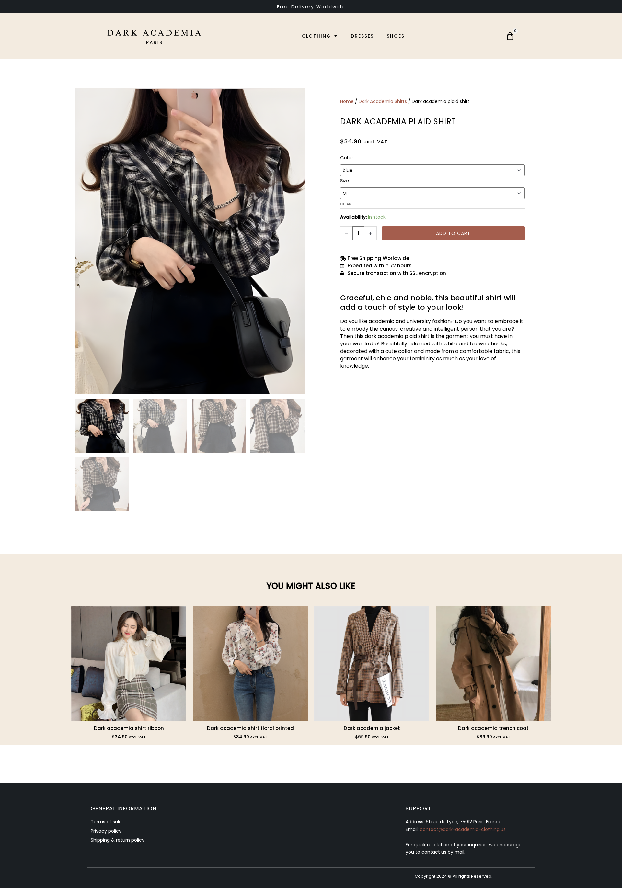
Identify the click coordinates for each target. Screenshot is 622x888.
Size (344, 180)
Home (347, 101)
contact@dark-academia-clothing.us (463, 829)
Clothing (316, 36)
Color (346, 157)
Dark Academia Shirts (383, 101)
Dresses (362, 36)
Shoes (396, 36)
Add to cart (453, 233)
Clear (345, 204)
